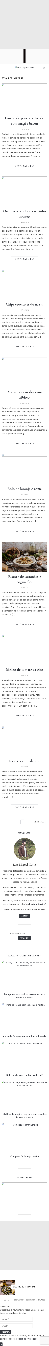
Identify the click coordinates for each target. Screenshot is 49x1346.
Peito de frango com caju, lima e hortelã (24, 1036)
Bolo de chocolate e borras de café (24, 1075)
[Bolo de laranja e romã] (24, 455)
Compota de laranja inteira (24, 1156)
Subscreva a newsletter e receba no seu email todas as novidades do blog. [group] (22, 1311)
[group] (24, 1319)
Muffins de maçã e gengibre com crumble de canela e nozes (24, 1115)
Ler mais (24, 916)
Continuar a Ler (24, 166)
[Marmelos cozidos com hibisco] (24, 359)
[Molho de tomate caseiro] (24, 636)
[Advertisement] (24, 24)
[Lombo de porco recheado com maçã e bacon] (24, 85)
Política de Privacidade (26, 1339)
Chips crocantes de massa (24, 304)
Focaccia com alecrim (24, 761)
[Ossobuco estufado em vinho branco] (24, 178)
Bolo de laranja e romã (25, 488)
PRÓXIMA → (40, 822)
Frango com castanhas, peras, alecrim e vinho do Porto (24, 995)
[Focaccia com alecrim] (24, 728)
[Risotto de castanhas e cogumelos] (24, 543)
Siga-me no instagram (24, 1287)
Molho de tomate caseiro (24, 669)
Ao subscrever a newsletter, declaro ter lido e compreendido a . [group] (22, 1337)
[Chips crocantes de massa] (24, 271)
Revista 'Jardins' (37, 904)
